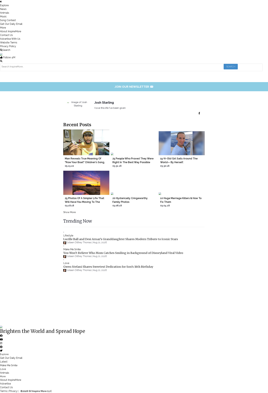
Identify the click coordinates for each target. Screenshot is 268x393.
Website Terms (8, 42)
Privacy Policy (8, 46)
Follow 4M (8, 57)
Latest (3, 361)
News (3, 9)
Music (3, 16)
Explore (4, 5)
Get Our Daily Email (11, 23)
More (3, 27)
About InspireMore (10, 31)
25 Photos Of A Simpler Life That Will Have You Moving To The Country (84, 202)
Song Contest (8, 20)
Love (66, 263)
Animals (4, 12)
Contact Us (6, 35)
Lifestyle (68, 235)
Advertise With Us (10, 38)
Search (6, 49)
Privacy (13, 391)
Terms (3, 391)
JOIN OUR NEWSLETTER (134, 86)
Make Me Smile (72, 249)
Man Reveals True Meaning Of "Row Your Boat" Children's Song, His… (85, 162)
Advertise (5, 383)
